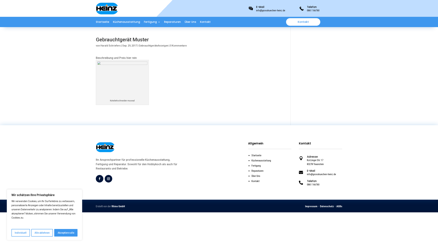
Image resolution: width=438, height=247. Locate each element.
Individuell (21, 232)
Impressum (311, 206)
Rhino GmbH (118, 206)
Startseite (102, 22)
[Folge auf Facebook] (99, 179)
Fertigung (150, 22)
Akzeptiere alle (66, 232)
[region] (44, 214)
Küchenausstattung (126, 22)
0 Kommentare (178, 45)
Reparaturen (172, 22)
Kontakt (205, 22)
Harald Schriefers (110, 45)
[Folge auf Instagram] (108, 179)
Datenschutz (327, 206)
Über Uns (190, 22)
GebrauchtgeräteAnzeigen (153, 45)
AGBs (339, 206)
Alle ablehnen (42, 232)
